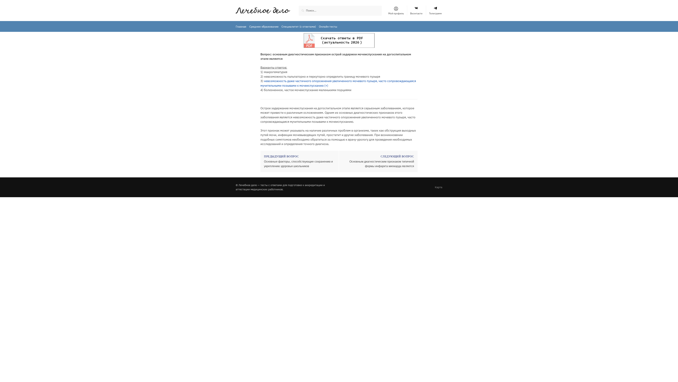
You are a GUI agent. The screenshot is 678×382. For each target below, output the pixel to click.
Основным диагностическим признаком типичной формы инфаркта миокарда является (381, 164)
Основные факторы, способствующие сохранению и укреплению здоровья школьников (298, 164)
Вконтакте (416, 13)
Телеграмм (435, 13)
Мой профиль (396, 13)
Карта (438, 187)
